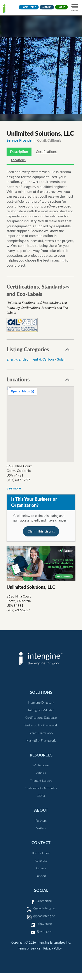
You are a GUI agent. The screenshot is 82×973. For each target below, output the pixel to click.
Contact (41, 843)
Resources (41, 755)
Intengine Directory (41, 702)
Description (19, 151)
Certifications (46, 151)
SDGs (41, 796)
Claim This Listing (41, 531)
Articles (41, 773)
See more (14, 488)
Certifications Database (41, 717)
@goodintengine (44, 908)
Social (41, 890)
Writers (41, 828)
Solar (61, 359)
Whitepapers (41, 765)
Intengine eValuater (41, 710)
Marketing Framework (41, 740)
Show (67, 288)
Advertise (41, 860)
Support (41, 876)
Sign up (46, 7)
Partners (41, 820)
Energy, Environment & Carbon (30, 359)
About (41, 810)
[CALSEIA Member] (22, 325)
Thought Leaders (41, 780)
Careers (41, 868)
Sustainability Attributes (41, 788)
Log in (61, 7)
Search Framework (41, 733)
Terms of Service (29, 948)
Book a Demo (41, 853)
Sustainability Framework (41, 725)
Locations (18, 160)
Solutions (41, 692)
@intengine (44, 901)
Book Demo (28, 7)
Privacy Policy (52, 948)
